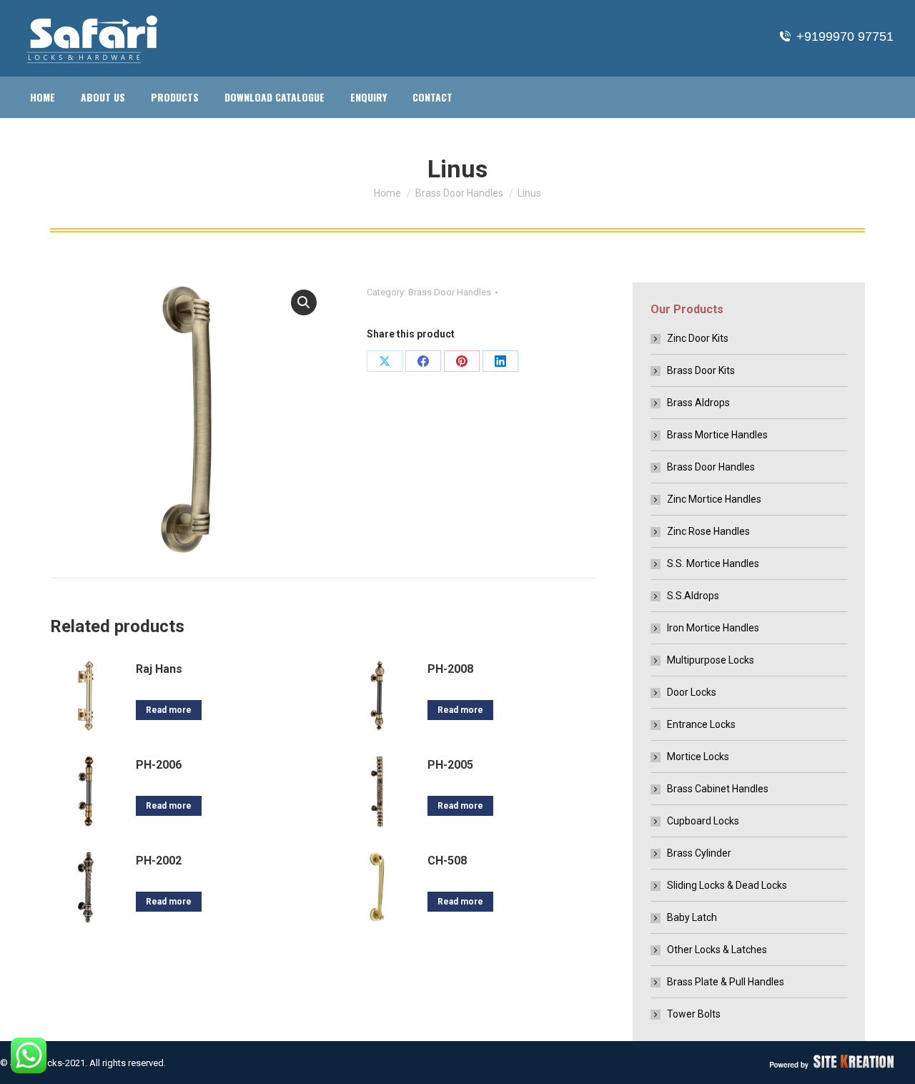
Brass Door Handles (449, 292)
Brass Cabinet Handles (717, 788)
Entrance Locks (701, 724)
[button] (304, 302)
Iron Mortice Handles (713, 628)
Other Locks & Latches (717, 949)
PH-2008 (450, 669)
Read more (169, 710)
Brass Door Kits (701, 370)
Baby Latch (692, 917)
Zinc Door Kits (697, 338)
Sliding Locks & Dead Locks (727, 885)
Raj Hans (159, 669)
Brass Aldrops (698, 402)
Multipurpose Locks (710, 660)
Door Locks (691, 692)
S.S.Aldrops (693, 595)
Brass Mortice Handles (717, 434)
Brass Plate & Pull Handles (725, 981)
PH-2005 (450, 765)
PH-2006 (159, 765)
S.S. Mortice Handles (713, 563)
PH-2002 (159, 860)
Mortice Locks (698, 756)
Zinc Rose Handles (708, 531)
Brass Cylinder (699, 853)
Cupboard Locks (703, 821)
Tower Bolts (694, 1014)
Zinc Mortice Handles (714, 499)
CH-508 (447, 860)
